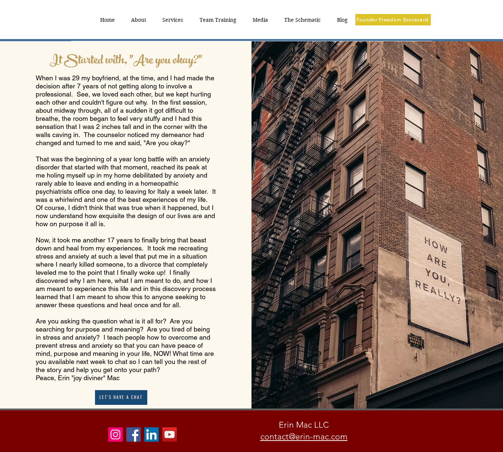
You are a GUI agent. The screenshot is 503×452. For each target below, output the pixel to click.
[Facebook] (133, 434)
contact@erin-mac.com (304, 437)
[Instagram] (115, 434)
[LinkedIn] (151, 434)
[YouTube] (169, 434)
